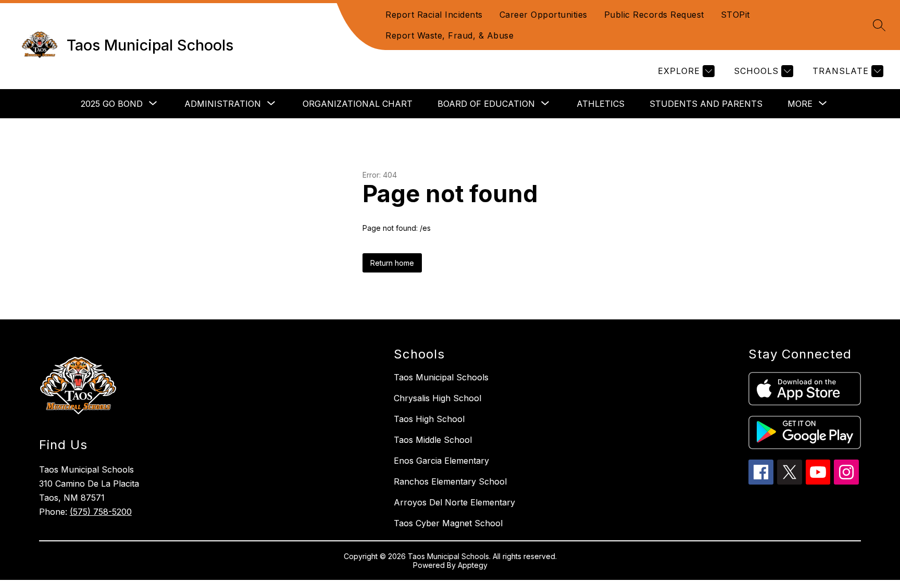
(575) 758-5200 (101, 511)
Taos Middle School (433, 440)
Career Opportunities (543, 14)
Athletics (600, 103)
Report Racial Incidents (434, 14)
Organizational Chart (358, 103)
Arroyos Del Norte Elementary (454, 502)
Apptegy (473, 565)
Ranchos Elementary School (450, 481)
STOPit (735, 14)
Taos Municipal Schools (441, 377)
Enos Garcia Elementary (441, 460)
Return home (392, 262)
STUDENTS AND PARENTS (705, 103)
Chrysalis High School (437, 398)
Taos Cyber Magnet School (448, 523)
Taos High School (429, 419)
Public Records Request (654, 14)
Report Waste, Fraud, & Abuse (449, 35)
